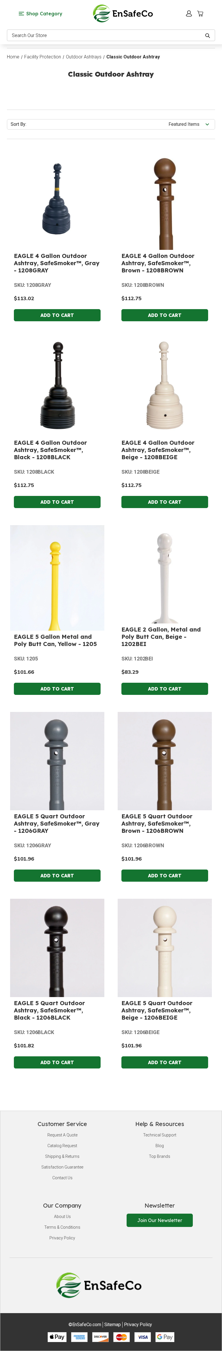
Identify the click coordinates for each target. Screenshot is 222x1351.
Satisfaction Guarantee (62, 1167)
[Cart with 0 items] (200, 13)
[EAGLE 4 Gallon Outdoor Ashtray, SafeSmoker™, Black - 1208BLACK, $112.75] (57, 385)
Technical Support (159, 1135)
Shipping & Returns (62, 1156)
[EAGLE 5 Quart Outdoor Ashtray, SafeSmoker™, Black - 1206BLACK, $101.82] (57, 996)
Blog (160, 1145)
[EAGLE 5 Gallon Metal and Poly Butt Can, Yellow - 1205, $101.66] (57, 604)
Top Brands (159, 1156)
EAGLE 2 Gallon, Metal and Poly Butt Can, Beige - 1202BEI (161, 636)
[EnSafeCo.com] (124, 13)
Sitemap (112, 1324)
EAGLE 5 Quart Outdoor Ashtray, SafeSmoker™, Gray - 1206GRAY (56, 823)
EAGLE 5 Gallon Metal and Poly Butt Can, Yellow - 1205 (55, 640)
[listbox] (191, 124)
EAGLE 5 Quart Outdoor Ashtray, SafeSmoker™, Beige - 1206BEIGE (157, 1010)
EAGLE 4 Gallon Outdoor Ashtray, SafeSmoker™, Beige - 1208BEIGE (158, 450)
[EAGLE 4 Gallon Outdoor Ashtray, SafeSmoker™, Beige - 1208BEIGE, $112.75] (165, 385)
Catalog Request (62, 1145)
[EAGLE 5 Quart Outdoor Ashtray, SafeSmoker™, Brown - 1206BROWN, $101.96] (165, 809)
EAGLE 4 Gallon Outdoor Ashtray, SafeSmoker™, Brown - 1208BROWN (158, 263)
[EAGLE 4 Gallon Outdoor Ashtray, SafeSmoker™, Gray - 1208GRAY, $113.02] (57, 199)
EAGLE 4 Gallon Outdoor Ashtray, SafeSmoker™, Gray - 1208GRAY (56, 263)
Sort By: (18, 124)
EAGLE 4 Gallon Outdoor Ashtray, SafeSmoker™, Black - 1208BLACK (50, 450)
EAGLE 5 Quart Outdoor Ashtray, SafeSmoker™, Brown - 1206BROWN (157, 823)
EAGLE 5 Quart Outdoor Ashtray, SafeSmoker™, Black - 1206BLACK (49, 1010)
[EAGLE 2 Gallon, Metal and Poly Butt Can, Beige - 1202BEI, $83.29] (165, 596)
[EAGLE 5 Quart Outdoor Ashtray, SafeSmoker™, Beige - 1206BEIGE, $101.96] (165, 995)
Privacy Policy (62, 1238)
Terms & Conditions (62, 1227)
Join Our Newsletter (159, 1220)
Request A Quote (62, 1135)
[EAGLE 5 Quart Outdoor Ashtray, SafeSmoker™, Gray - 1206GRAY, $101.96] (57, 809)
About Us (62, 1216)
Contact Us (62, 1177)
